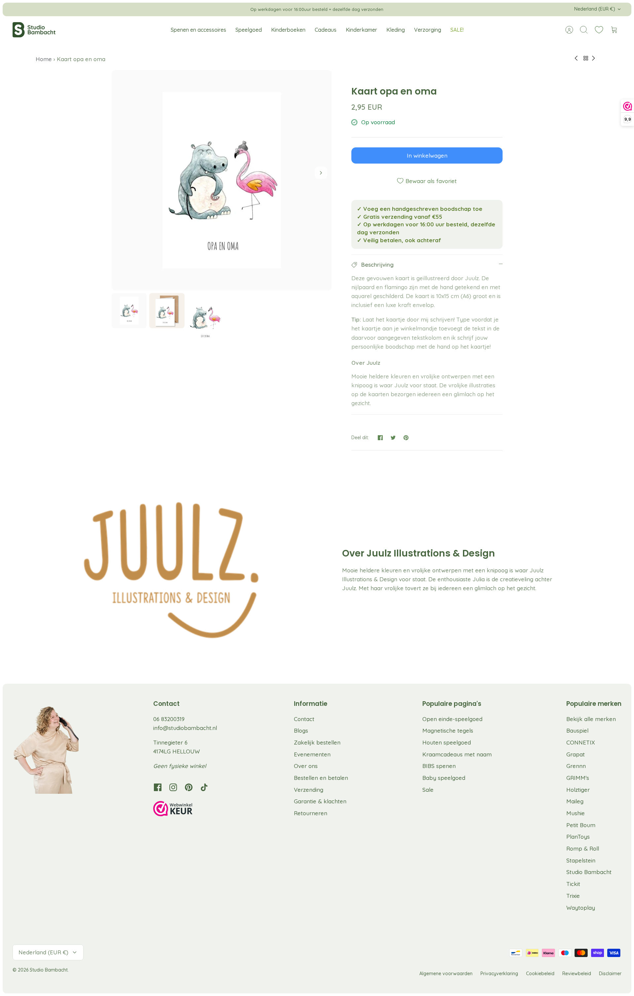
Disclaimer (610, 974)
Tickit (573, 883)
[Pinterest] (188, 787)
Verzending (308, 789)
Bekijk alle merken (591, 718)
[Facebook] (157, 787)
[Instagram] (173, 787)
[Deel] (380, 437)
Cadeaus (325, 29)
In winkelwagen (427, 155)
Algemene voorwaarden (446, 974)
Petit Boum (580, 825)
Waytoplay (580, 907)
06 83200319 (169, 718)
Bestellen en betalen (321, 777)
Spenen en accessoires (198, 29)
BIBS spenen (439, 765)
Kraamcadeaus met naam (457, 754)
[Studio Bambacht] (34, 29)
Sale (428, 789)
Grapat (575, 754)
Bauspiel (577, 730)
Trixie (573, 895)
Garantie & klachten (320, 801)
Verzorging (427, 29)
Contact (304, 718)
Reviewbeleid (576, 974)
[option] (222, 180)
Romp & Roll (582, 848)
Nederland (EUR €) (594, 9)
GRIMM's (577, 777)
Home (44, 59)
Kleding (395, 29)
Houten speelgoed (446, 742)
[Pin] (406, 437)
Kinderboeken (288, 29)
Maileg (574, 801)
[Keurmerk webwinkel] (186, 809)
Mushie (575, 813)
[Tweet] (393, 437)
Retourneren (310, 813)
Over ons (306, 765)
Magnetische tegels (447, 730)
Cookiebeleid (540, 974)
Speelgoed (248, 29)
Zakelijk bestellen (317, 742)
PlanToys (578, 836)
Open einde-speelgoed (452, 718)
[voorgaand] (229, 9)
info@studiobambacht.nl (185, 727)
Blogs (301, 730)
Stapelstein (580, 860)
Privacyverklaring (499, 974)
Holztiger (578, 789)
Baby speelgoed (443, 777)
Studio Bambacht (589, 871)
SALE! (457, 29)
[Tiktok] (204, 787)
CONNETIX (580, 742)
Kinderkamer (361, 29)
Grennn (576, 765)
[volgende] (404, 9)
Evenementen (312, 754)
